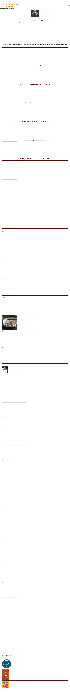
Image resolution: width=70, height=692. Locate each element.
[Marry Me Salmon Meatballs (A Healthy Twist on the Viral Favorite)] (9, 581)
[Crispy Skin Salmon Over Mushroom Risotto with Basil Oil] (9, 82)
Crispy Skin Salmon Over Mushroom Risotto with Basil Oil (35, 84)
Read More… (21, 372)
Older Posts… (66, 160)
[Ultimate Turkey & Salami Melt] (35, 32)
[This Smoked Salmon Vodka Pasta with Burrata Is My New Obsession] (9, 100)
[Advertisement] (9, 388)
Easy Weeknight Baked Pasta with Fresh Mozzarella (35, 121)
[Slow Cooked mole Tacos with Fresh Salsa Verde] (9, 63)
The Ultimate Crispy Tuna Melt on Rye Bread (35, 140)
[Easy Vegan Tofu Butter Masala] (9, 361)
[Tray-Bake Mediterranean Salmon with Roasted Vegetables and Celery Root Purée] (9, 597)
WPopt (19, 690)
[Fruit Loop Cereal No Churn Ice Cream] (9, 226)
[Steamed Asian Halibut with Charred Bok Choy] (9, 535)
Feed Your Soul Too (6, 7)
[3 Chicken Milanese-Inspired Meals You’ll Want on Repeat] (9, 156)
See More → (66, 228)
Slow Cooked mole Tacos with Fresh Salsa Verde (35, 65)
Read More (66, 47)
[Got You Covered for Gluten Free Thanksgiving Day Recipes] (9, 178)
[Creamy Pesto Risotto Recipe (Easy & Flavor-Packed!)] (9, 246)
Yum (2, 658)
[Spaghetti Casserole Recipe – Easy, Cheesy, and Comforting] (9, 566)
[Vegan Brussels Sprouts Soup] (9, 345)
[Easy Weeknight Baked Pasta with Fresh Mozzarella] (9, 119)
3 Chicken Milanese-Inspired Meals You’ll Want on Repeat (35, 158)
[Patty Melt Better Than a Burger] (9, 520)
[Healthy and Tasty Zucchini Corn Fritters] (9, 262)
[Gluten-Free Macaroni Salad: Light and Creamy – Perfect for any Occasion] (9, 278)
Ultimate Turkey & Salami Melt (35, 20)
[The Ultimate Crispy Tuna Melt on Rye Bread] (9, 137)
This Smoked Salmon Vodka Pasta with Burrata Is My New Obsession (35, 103)
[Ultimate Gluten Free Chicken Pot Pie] (9, 194)
